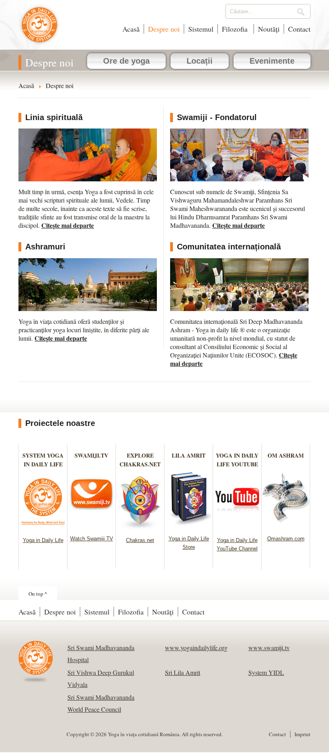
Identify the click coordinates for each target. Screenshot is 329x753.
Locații (200, 60)
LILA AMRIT (188, 455)
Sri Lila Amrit (182, 672)
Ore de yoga (126, 60)
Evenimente (272, 60)
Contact (299, 29)
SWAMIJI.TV (91, 455)
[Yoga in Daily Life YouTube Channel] (237, 527)
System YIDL (266, 672)
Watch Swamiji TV (91, 539)
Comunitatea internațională (229, 246)
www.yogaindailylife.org (196, 647)
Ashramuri (45, 246)
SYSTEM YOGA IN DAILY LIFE (42, 459)
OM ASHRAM (286, 455)
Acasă (131, 29)
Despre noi (164, 29)
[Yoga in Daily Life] (43, 527)
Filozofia (236, 29)
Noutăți (269, 29)
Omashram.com (286, 539)
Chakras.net (140, 540)
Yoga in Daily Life (43, 540)
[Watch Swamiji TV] (92, 525)
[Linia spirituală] (87, 155)
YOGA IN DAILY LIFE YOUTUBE (237, 459)
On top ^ (37, 593)
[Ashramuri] (87, 284)
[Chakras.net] (140, 527)
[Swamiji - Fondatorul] (239, 155)
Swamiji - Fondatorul (217, 117)
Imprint (302, 734)
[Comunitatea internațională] (239, 284)
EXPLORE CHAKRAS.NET (140, 459)
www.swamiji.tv (269, 647)
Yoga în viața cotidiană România (39, 29)
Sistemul (200, 29)
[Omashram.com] (286, 525)
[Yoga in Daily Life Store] (189, 525)
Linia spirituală (54, 117)
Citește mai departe (67, 225)
